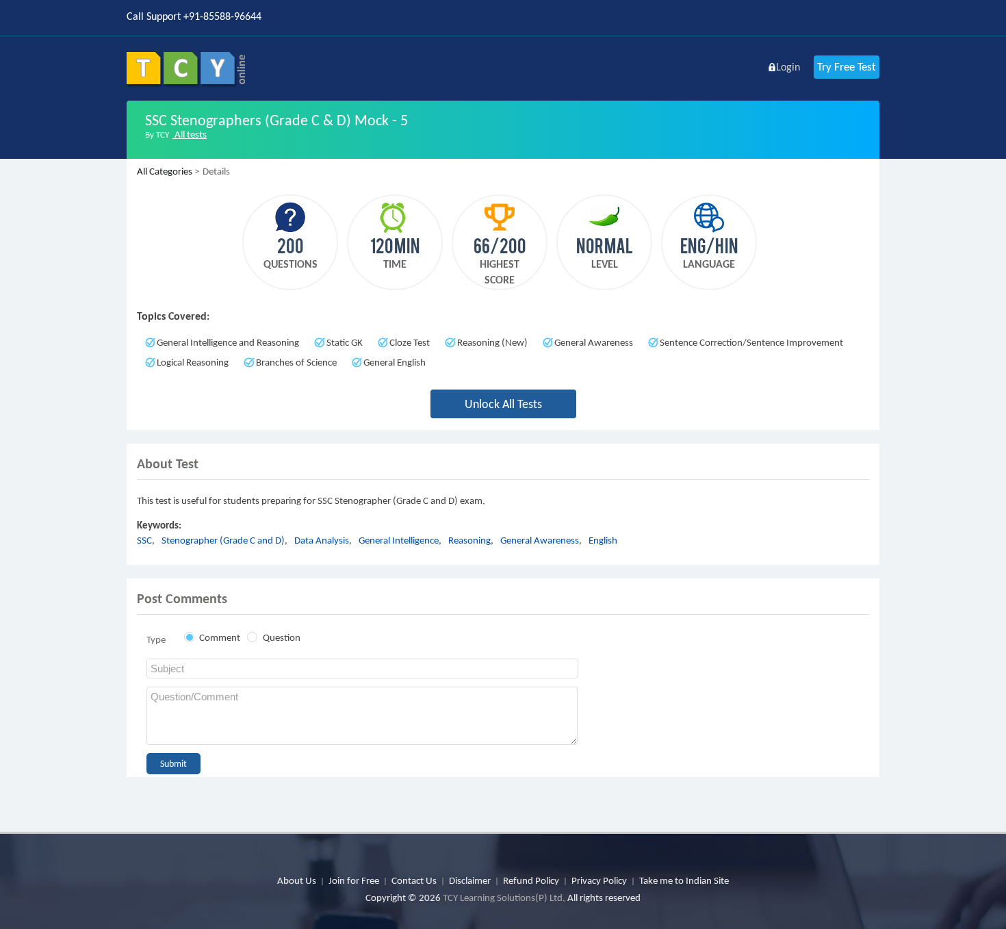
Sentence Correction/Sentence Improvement (751, 342)
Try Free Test (846, 67)
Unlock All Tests (503, 403)
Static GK (344, 342)
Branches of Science (296, 362)
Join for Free (353, 880)
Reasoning (469, 540)
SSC (144, 540)
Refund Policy (531, 880)
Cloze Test (409, 342)
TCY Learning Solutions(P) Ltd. (504, 897)
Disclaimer (470, 880)
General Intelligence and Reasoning (228, 342)
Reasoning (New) (492, 342)
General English (394, 362)
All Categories (164, 171)
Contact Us (414, 880)
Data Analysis (321, 540)
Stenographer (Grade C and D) (223, 540)
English (603, 540)
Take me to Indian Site (684, 880)
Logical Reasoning (193, 362)
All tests (189, 134)
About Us (296, 880)
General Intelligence (399, 540)
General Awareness (593, 342)
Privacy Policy (599, 880)
